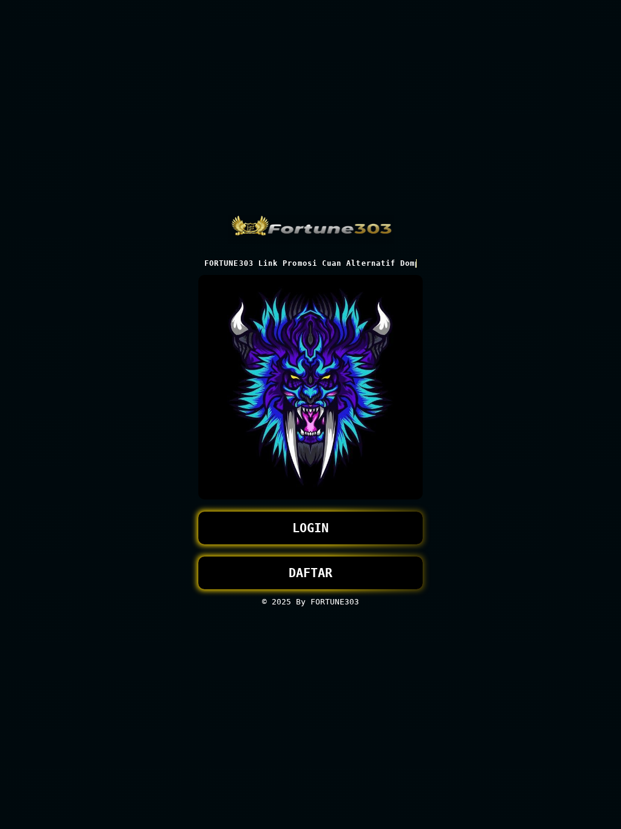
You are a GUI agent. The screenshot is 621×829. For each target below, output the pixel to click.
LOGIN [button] (310, 528)
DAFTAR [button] (310, 573)
